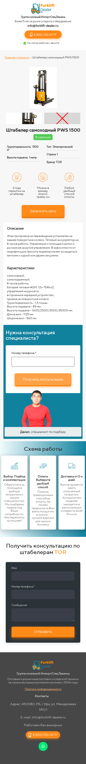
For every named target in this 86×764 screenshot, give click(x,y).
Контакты (42, 696)
